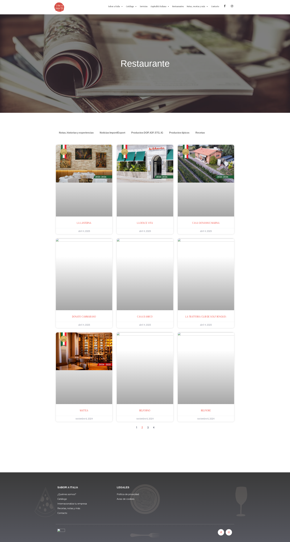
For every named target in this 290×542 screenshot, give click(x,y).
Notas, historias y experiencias (76, 133)
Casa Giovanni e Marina (206, 223)
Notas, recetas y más (196, 6)
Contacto (215, 6)
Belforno (144, 410)
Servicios (144, 6)
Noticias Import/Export (112, 133)
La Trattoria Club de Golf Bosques (205, 316)
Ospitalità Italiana (158, 6)
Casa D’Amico (145, 316)
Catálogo (130, 6)
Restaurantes (178, 6)
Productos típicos (179, 133)
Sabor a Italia (114, 6)
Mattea (84, 410)
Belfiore (206, 410)
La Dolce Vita (145, 223)
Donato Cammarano (84, 316)
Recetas (200, 133)
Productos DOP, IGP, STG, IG (147, 133)
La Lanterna (84, 223)
